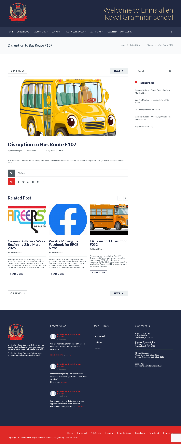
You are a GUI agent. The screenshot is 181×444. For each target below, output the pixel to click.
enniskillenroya (56, 355)
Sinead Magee (16, 151)
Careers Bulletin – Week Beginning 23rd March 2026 (26, 244)
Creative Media (71, 437)
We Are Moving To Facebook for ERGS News (63, 244)
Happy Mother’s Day (144, 126)
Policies (98, 348)
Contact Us (126, 32)
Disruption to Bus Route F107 (42, 144)
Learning (56, 32)
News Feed (112, 32)
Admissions (40, 32)
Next (117, 71)
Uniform (98, 342)
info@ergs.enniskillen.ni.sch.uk (148, 366)
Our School (23, 32)
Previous (19, 71)
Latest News (136, 45)
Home (10, 32)
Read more (16, 274)
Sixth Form (95, 32)
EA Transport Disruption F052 (109, 242)
